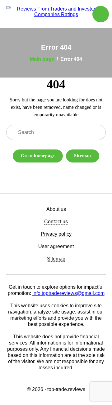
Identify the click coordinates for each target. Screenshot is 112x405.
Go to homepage (38, 156)
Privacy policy (56, 234)
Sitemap (82, 156)
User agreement (56, 246)
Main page (42, 59)
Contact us (56, 221)
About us (56, 209)
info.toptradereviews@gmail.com (68, 293)
